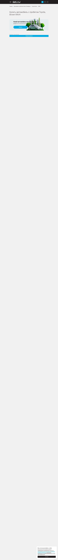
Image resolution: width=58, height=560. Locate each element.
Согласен (46, 556)
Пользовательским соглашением (44, 551)
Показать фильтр (29, 35)
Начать (20, 27)
